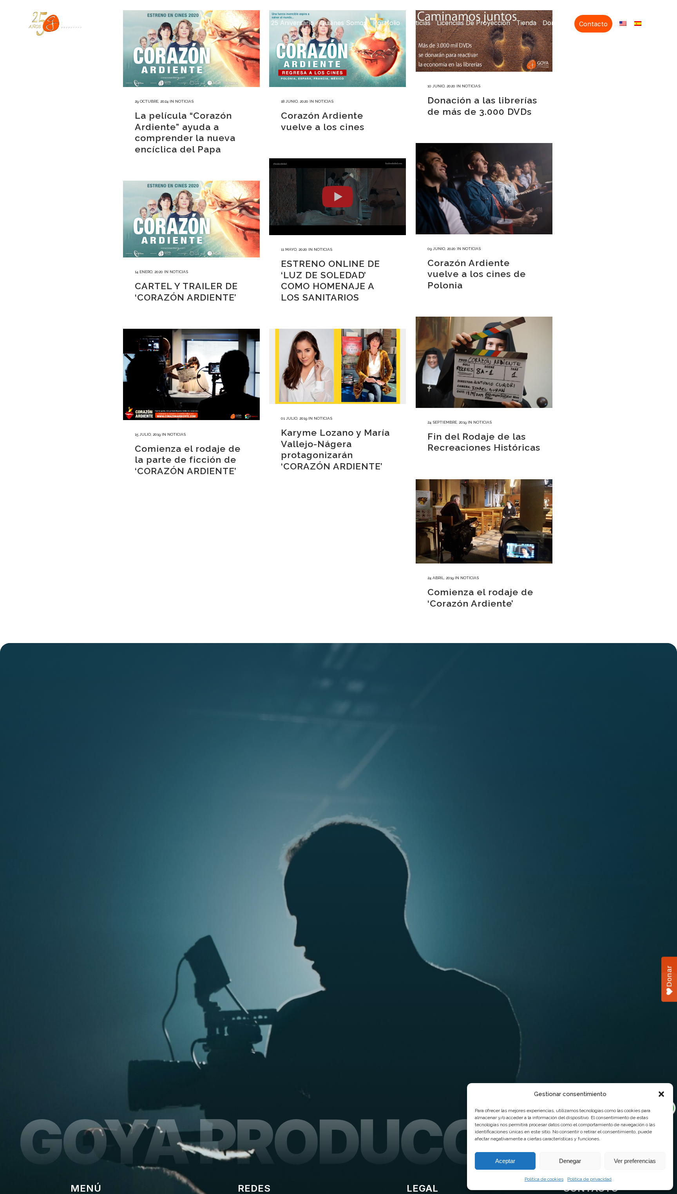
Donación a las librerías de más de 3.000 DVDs (482, 106)
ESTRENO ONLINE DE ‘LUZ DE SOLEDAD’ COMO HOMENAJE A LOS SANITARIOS (330, 280)
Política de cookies (544, 1179)
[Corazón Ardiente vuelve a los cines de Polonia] (484, 188)
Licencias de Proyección (473, 23)
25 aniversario (292, 23)
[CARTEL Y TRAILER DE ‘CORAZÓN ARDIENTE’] (191, 219)
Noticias (418, 23)
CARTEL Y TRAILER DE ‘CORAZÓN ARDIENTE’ (186, 292)
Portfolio (386, 23)
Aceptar (505, 1161)
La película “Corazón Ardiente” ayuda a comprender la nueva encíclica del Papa (185, 132)
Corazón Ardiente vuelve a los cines (322, 121)
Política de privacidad (589, 1179)
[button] (661, 1094)
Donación (557, 23)
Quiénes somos (343, 23)
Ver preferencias (635, 1161)
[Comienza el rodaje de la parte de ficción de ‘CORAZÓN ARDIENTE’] (191, 374)
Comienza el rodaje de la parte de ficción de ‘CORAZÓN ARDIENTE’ (188, 459)
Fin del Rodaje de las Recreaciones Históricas (483, 442)
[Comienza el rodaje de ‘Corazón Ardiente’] (484, 521)
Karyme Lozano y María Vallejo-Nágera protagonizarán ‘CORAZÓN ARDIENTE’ (335, 449)
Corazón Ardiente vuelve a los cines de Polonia (476, 273)
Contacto (593, 24)
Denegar (570, 1161)
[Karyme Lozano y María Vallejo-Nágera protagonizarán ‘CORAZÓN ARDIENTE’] (337, 366)
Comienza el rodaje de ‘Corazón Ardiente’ (480, 598)
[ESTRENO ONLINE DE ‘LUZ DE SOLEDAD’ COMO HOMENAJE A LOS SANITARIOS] (337, 196)
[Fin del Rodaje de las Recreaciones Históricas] (484, 362)
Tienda (526, 23)
